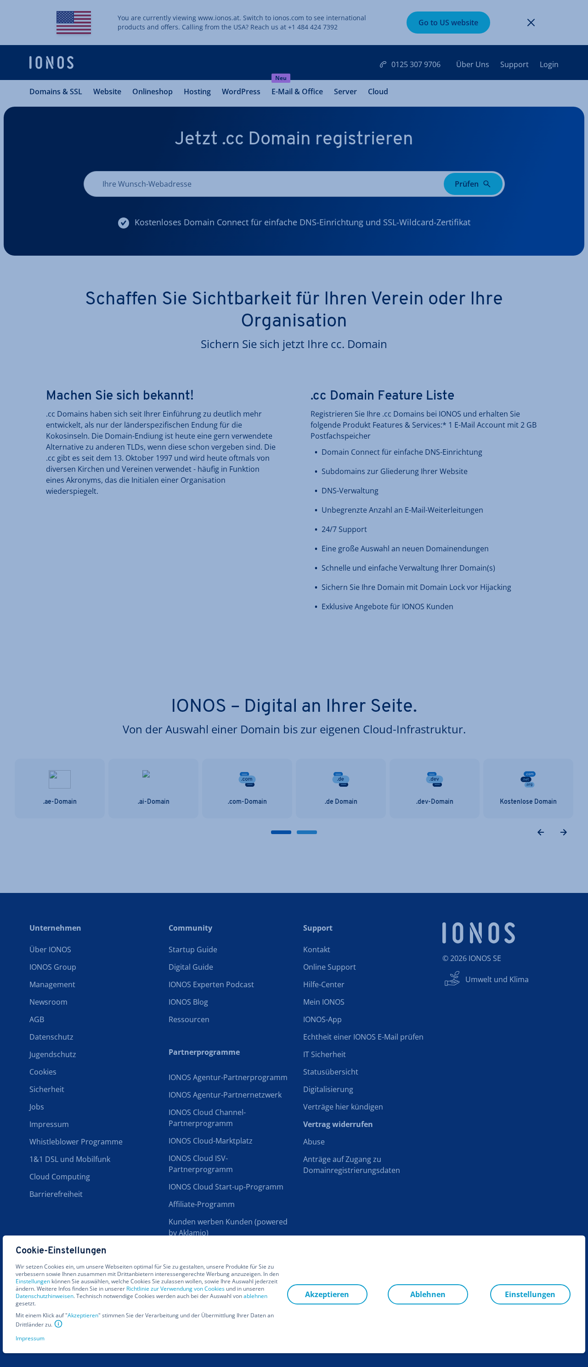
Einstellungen (33, 1281)
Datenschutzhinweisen (45, 1296)
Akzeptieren (83, 1315)
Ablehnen (428, 1294)
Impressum (30, 1338)
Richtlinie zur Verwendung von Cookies (175, 1289)
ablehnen (255, 1296)
